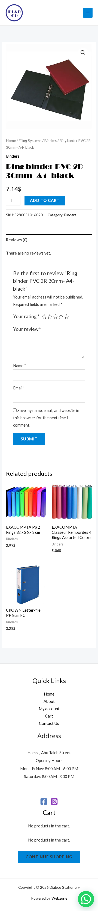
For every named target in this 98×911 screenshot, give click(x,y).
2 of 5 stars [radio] (49, 316)
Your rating (26, 316)
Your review (27, 329)
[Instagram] (54, 801)
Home (11, 140)
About (49, 701)
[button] (83, 53)
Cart (49, 716)
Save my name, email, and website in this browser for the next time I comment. (46, 417)
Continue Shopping (49, 857)
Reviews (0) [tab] (16, 239)
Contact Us (49, 723)
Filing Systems (30, 140)
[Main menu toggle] (88, 12)
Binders (50, 140)
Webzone (59, 898)
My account (49, 708)
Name (19, 365)
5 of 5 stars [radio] (66, 316)
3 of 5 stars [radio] (55, 316)
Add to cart (45, 200)
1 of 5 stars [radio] (44, 316)
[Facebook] (43, 801)
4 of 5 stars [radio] (61, 316)
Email (19, 388)
